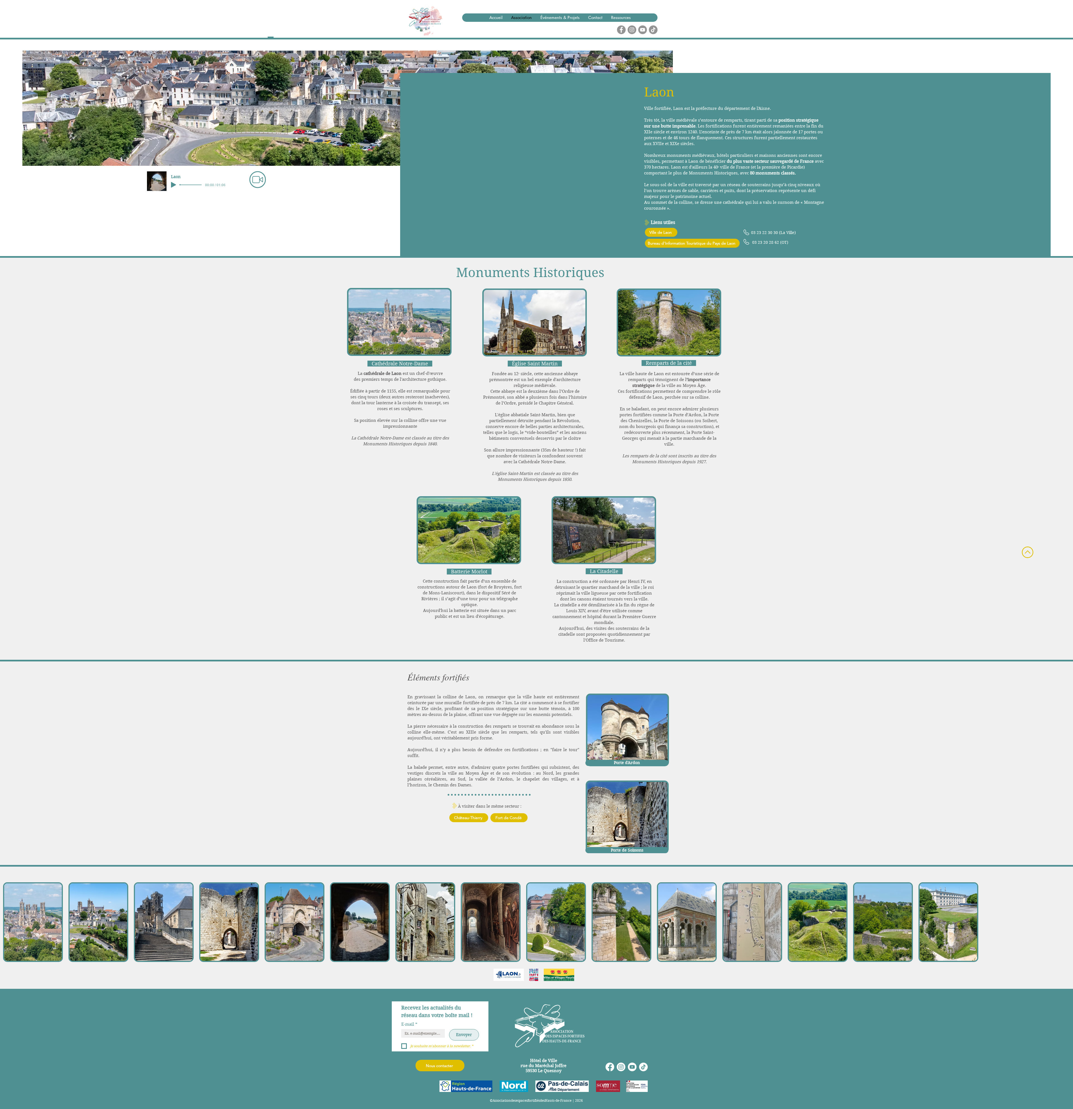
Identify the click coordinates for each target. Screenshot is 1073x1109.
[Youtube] (632, 1067)
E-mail (409, 1024)
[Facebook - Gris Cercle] (621, 29)
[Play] (173, 185)
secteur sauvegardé (773, 161)
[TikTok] (653, 29)
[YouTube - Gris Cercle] (642, 29)
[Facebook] (610, 1067)
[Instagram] (621, 1067)
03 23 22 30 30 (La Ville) (773, 232)
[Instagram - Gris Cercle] (632, 29)
